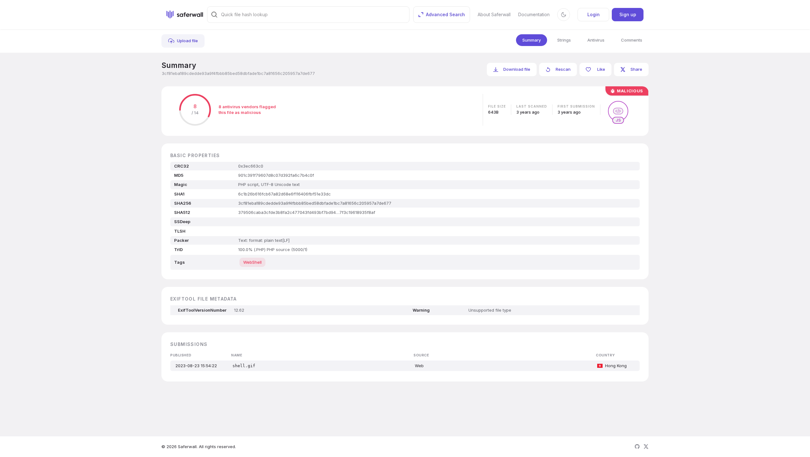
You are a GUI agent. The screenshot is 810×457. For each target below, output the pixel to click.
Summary (531, 40)
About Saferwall (494, 14)
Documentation (534, 14)
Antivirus (595, 40)
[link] (183, 41)
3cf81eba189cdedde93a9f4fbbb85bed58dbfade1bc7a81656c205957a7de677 (238, 73)
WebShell (252, 262)
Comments (631, 40)
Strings (564, 40)
